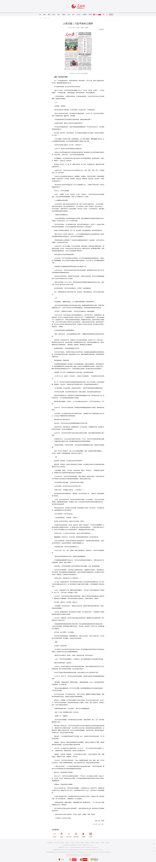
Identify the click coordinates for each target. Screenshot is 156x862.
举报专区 (90, 14)
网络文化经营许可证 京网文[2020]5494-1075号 (69, 852)
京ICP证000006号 (95, 852)
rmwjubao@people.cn (94, 847)
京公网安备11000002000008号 (104, 852)
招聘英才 (67, 842)
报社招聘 (62, 842)
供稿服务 (82, 842)
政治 (49, 18)
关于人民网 (56, 842)
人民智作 (91, 836)
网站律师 (97, 842)
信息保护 (102, 842)
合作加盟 (77, 842)
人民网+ (61, 836)
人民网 (40, 18)
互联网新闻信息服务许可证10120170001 (60, 849)
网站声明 (92, 842)
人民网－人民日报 (84, 27)
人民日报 (54, 836)
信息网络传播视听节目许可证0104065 (53, 852)
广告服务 (72, 842)
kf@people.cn (67, 847)
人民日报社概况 (50, 842)
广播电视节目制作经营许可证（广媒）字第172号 (94, 849)
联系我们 (107, 842)
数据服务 (87, 842)
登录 (112, 14)
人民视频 (83, 836)
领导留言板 (76, 836)
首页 (40, 14)
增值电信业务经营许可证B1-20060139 (76, 849)
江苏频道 (44, 18)
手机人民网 (68, 836)
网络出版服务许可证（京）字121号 (85, 852)
